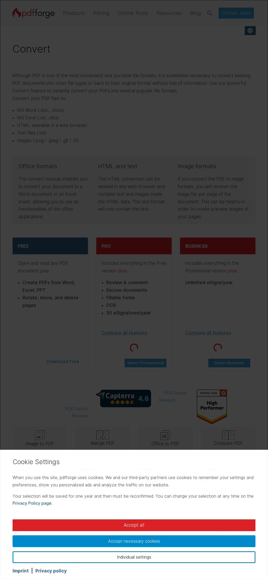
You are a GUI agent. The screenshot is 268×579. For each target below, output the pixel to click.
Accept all (134, 525)
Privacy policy (51, 571)
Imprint (21, 571)
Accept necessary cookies (134, 541)
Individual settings (134, 557)
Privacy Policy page (32, 503)
